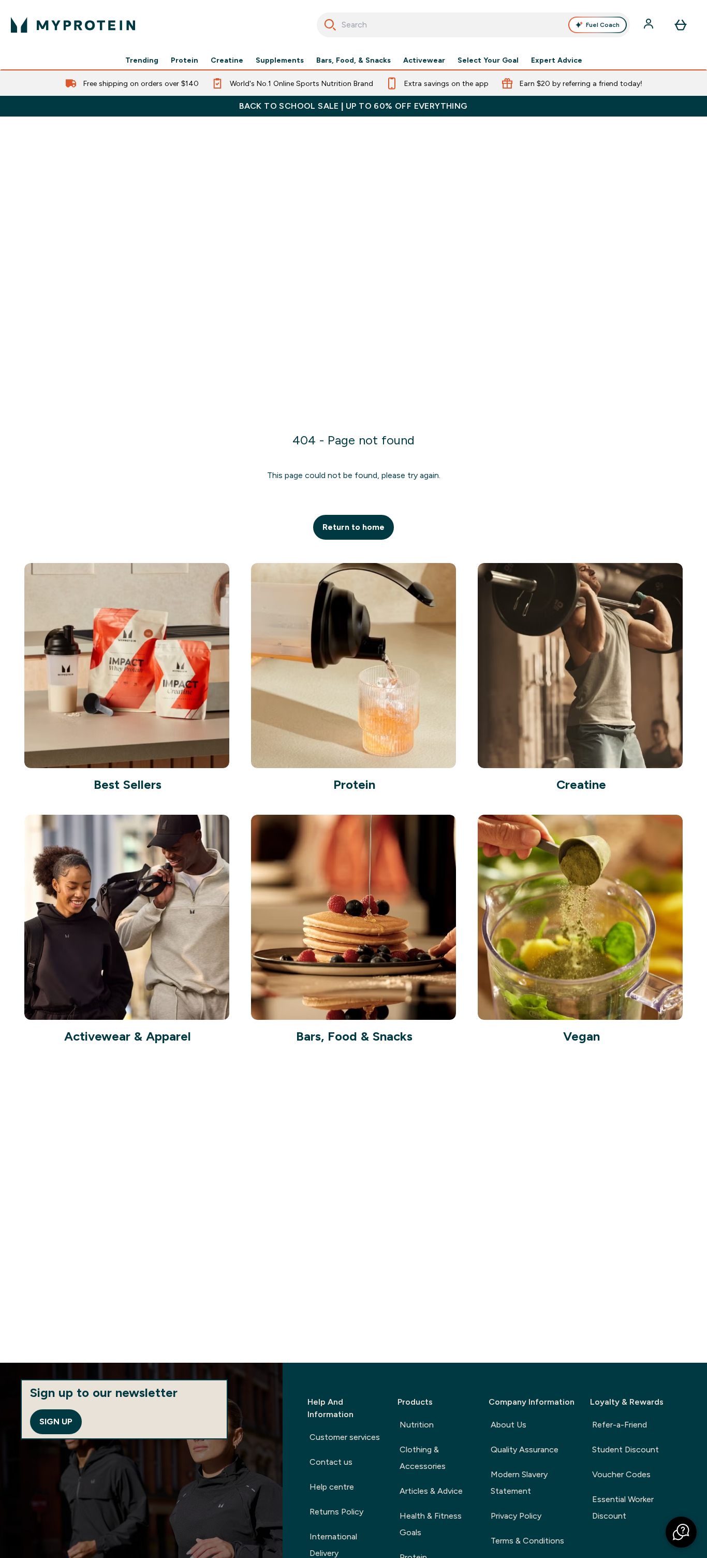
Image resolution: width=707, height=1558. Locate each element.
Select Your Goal (488, 60)
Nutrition (417, 1424)
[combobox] (473, 24)
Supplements (280, 60)
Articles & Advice (431, 1491)
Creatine (227, 60)
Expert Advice (556, 60)
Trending (141, 60)
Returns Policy (336, 1511)
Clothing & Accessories (423, 1457)
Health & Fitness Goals (431, 1524)
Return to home (353, 527)
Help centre (332, 1486)
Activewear (424, 60)
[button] (681, 1532)
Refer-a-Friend (619, 1424)
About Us (508, 1424)
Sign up (55, 1421)
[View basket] (680, 25)
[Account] (649, 25)
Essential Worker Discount (623, 1507)
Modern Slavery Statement (519, 1482)
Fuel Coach (603, 24)
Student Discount (625, 1449)
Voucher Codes (621, 1474)
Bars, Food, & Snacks (353, 60)
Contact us (331, 1462)
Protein (184, 60)
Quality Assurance (524, 1449)
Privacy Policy (516, 1515)
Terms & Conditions (527, 1540)
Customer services (345, 1437)
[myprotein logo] (73, 25)
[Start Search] (330, 24)
